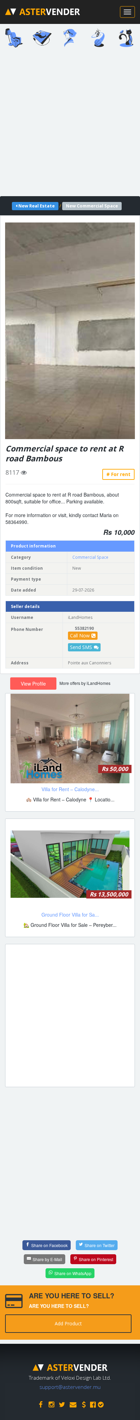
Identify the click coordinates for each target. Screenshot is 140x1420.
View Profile (33, 683)
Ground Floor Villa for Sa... (70, 914)
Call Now (80, 635)
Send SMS (81, 647)
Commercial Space (90, 557)
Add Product (68, 1323)
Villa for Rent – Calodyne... (70, 789)
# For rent (118, 474)
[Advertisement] (70, 124)
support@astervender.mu (70, 1386)
